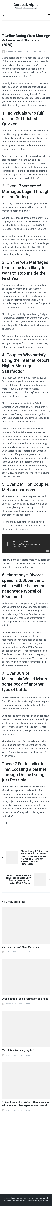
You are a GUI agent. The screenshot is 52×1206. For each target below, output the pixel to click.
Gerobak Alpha (26, 4)
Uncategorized (24, 51)
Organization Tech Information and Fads (25, 998)
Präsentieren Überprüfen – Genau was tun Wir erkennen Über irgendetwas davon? (26, 1104)
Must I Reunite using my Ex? (18, 1050)
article (5, 823)
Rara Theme (26, 1201)
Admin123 (12, 51)
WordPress (44, 1201)
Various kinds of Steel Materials (20, 947)
